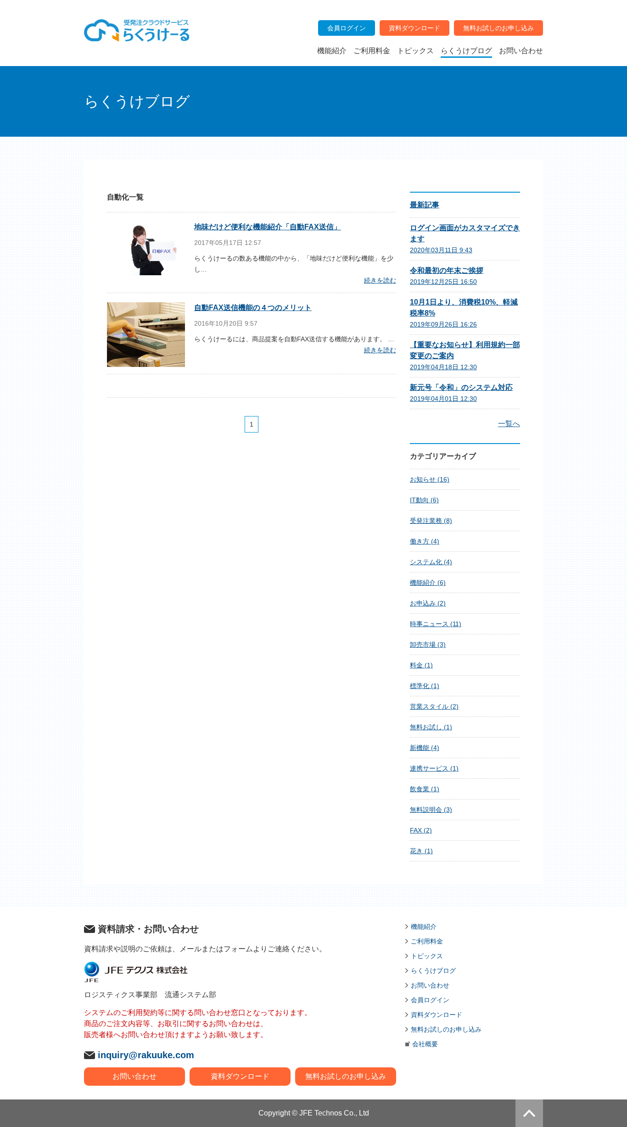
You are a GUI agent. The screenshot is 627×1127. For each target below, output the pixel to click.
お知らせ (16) (429, 479)
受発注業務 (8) (431, 520)
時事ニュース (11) (435, 623)
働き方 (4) (424, 541)
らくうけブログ (433, 970)
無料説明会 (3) (431, 809)
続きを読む (380, 280)
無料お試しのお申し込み (345, 1076)
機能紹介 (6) (428, 582)
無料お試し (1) (431, 727)
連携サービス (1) (434, 768)
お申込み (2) (428, 603)
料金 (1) (421, 665)
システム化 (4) (431, 562)
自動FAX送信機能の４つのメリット (253, 307)
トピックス (427, 956)
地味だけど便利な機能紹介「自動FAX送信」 (267, 227)
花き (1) (421, 851)
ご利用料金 (427, 941)
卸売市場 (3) (428, 644)
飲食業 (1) (424, 789)
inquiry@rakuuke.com (146, 1055)
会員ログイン (430, 1000)
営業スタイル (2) (434, 706)
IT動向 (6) (424, 500)
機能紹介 (424, 926)
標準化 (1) (424, 685)
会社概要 (425, 1044)
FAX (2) (421, 830)
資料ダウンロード (240, 1076)
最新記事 (424, 205)
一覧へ (509, 423)
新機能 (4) (424, 747)
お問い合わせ (134, 1076)
